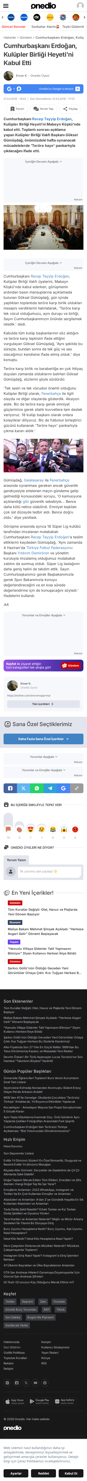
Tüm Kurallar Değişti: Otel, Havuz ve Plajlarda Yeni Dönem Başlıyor (42, 912)
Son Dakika (12, 1317)
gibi (26, 501)
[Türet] (76, 17)
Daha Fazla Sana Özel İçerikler (41, 739)
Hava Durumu (13, 1146)
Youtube (59, 1301)
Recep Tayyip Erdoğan (52, 119)
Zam (43, 1301)
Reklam (9, 1363)
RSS (44, 1363)
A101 (46, 1309)
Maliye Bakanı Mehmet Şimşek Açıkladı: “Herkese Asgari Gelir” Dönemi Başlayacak (45, 931)
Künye (45, 1358)
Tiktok (60, 1309)
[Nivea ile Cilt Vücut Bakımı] (10, 17)
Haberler (10, 37)
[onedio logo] (41, 1428)
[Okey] (37, 17)
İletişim (8, 1368)
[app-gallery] (65, 1401)
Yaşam (14, 942)
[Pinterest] (45, 1383)
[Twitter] (26, 1383)
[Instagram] (7, 1383)
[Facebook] (17, 1383)
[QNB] (62, 17)
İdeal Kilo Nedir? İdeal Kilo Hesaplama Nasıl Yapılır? (38, 1238)
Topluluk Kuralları (15, 1358)
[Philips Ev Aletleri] (23, 17)
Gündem (26, 37)
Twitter (10, 1301)
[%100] (50, 17)
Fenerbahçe (51, 393)
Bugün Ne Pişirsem (40, 1317)
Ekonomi (15, 922)
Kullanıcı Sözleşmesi (55, 1347)
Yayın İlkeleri (49, 1352)
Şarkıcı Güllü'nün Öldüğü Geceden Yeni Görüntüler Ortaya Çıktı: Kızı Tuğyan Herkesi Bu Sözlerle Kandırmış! (44, 970)
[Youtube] (35, 1383)
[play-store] (40, 1401)
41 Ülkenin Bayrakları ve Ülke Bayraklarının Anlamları (39, 1265)
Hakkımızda (11, 1342)
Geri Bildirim (12, 1347)
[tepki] (8, 829)
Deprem (27, 1301)
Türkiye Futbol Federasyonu (49, 547)
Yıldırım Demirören (33, 553)
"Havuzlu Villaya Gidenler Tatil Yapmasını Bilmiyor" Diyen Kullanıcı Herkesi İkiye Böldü (42, 951)
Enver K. (32, 75)
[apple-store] (16, 1401)
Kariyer (46, 1342)
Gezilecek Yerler (16, 1325)
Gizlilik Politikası (14, 1352)
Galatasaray (34, 480)
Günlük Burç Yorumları (20, 1309)
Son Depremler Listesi (19, 1153)
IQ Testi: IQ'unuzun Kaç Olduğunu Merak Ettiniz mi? (39, 1282)
